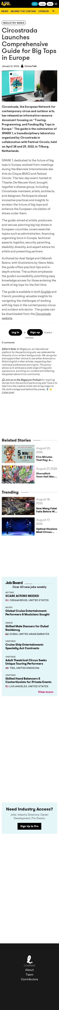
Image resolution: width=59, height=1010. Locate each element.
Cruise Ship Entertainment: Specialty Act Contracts (24, 646)
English (46, 292)
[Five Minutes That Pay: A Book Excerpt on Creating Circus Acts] (19, 454)
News (4, 11)
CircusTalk (30, 66)
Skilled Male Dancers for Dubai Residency (27, 628)
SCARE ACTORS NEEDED (22, 596)
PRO (35, 4)
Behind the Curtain (23, 11)
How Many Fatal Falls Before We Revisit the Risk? (46, 511)
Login (42, 4)
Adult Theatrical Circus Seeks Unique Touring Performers (26, 662)
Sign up (35, 332)
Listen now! (8, 393)
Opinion (43, 11)
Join (50, 4)
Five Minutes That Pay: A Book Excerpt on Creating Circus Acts (46, 458)
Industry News (14, 23)
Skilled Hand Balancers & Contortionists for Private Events (28, 680)
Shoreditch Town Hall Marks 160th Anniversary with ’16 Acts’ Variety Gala (46, 475)
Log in (15, 332)
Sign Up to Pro (29, 826)
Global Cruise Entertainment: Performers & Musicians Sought (27, 613)
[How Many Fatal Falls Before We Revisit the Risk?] (19, 506)
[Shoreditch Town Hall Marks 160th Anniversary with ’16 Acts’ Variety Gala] (19, 474)
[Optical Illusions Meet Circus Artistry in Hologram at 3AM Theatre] (19, 526)
